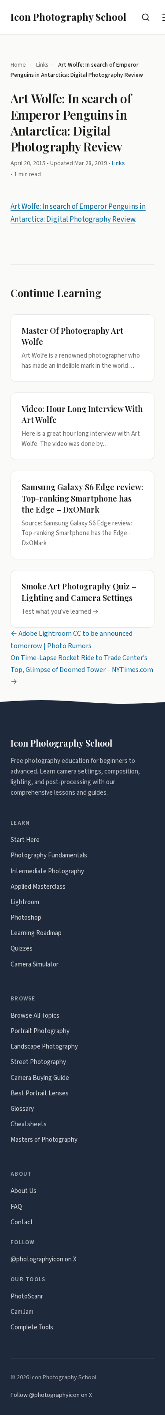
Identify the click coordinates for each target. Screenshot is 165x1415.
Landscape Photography (44, 1046)
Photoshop (26, 917)
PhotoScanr (27, 1296)
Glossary (22, 1108)
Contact (22, 1222)
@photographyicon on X (44, 1259)
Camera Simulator (35, 964)
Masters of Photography (44, 1139)
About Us (24, 1191)
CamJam (22, 1312)
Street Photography (38, 1062)
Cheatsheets (29, 1124)
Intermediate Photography (47, 871)
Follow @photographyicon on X (51, 1395)
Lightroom (25, 902)
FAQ (16, 1206)
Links (42, 64)
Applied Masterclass (38, 886)
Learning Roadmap (36, 933)
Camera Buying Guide (40, 1078)
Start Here (25, 840)
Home (18, 64)
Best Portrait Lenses (40, 1093)
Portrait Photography (40, 1031)
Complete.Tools (32, 1327)
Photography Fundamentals (49, 855)
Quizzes (22, 948)
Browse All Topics (35, 1015)
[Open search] (145, 17)
